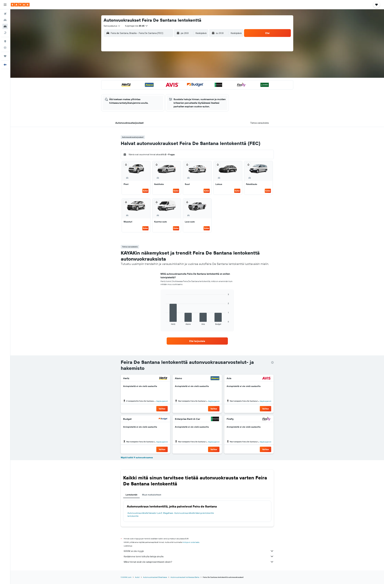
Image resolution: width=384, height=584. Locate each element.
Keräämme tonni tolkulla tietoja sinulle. (144, 556)
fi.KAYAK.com (126, 577)
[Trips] (5, 56)
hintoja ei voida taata (191, 542)
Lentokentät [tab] (131, 494)
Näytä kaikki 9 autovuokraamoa (137, 457)
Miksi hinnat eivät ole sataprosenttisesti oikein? (148, 561)
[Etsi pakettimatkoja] (5, 33)
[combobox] (112, 25)
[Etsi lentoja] (5, 14)
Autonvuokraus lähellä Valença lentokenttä (194, 513)
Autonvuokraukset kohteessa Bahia (185, 577)
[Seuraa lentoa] (5, 48)
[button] (5, 4)
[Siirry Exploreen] (5, 41)
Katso (145, 191)
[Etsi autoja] (5, 26)
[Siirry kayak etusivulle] (20, 4)
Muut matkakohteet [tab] (151, 494)
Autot (137, 577)
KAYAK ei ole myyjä (134, 550)
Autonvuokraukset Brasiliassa (155, 577)
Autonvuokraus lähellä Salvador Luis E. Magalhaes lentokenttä (150, 514)
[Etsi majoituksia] (5, 20)
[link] (197, 341)
